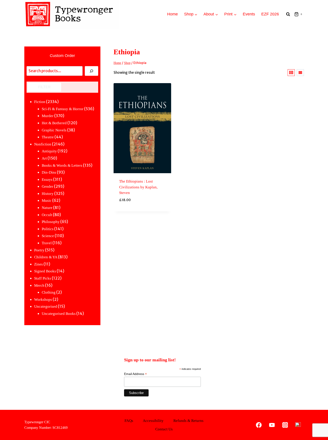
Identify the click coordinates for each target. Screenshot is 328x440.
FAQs (129, 421)
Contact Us (164, 429)
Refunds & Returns (188, 421)
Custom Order (62, 55)
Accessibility (153, 421)
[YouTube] (272, 425)
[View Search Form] (288, 14)
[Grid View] (291, 72)
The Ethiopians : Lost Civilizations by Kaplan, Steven (138, 187)
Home (172, 14)
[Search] (91, 71)
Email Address (135, 374)
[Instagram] (285, 425)
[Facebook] (259, 425)
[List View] (300, 72)
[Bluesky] (298, 425)
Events (249, 14)
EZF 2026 (270, 14)
